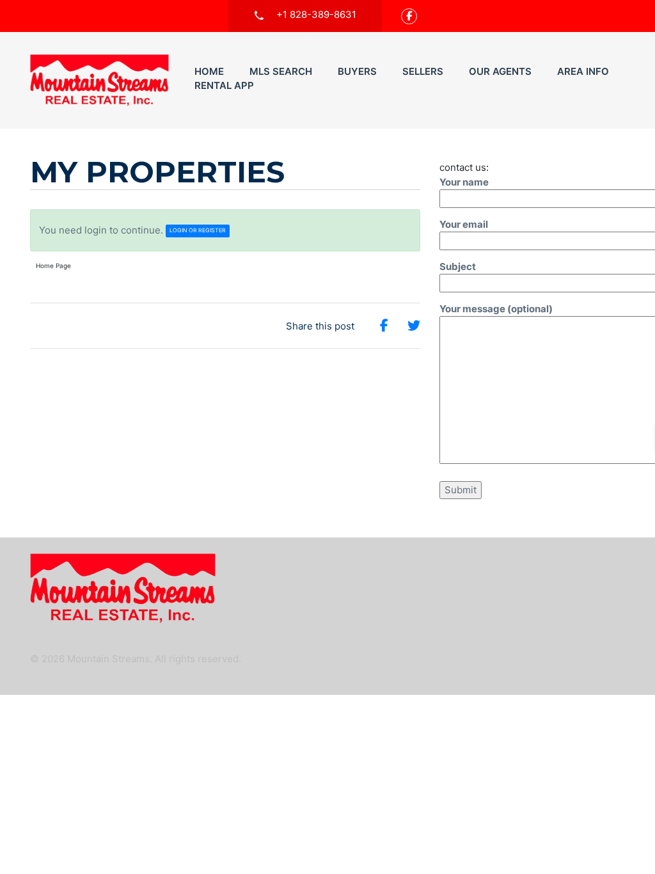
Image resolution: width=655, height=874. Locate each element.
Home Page (53, 265)
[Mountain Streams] (99, 80)
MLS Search (280, 71)
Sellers (422, 71)
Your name (464, 182)
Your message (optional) (496, 309)
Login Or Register (198, 230)
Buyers (357, 71)
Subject (457, 266)
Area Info (583, 71)
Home (209, 71)
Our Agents (500, 71)
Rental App (224, 85)
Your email (463, 224)
